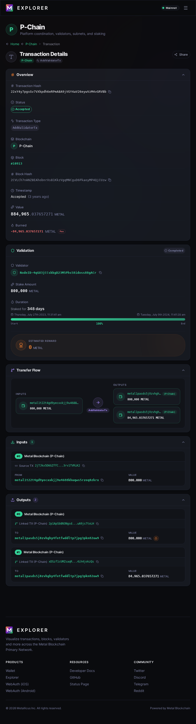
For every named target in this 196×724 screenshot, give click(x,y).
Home (15, 44)
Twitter (139, 671)
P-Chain (31, 44)
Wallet (10, 671)
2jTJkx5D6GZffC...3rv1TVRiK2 (57, 465)
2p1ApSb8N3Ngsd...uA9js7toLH (71, 523)
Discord (140, 677)
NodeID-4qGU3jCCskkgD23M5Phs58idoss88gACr (58, 272)
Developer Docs (82, 671)
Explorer (12, 677)
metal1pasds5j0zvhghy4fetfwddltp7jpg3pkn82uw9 (57, 538)
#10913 (16, 163)
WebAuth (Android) (20, 691)
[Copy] (109, 91)
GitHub (75, 677)
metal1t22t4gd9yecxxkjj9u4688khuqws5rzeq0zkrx (57, 480)
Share (183, 54)
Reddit (139, 691)
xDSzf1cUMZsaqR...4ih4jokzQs (71, 561)
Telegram (141, 684)
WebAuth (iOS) (17, 684)
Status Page (79, 684)
